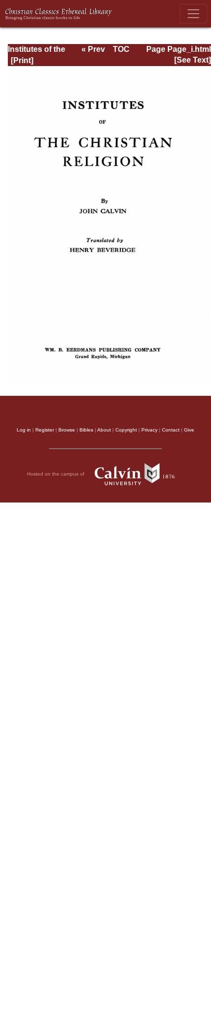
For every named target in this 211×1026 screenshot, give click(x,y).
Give (189, 430)
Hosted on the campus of (56, 473)
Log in (24, 430)
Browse (66, 430)
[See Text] (192, 60)
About (104, 430)
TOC (121, 49)
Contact (171, 430)
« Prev (93, 49)
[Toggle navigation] (193, 13)
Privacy (149, 430)
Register (44, 430)
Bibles (86, 430)
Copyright (126, 430)
